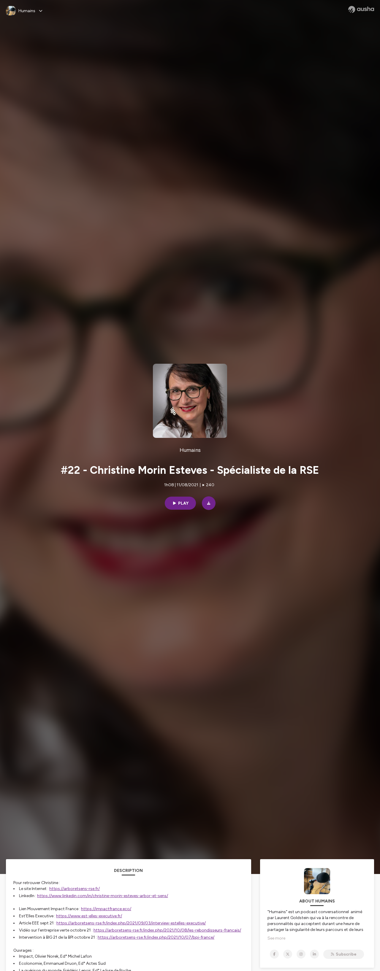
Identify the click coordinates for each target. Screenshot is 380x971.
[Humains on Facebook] (274, 954)
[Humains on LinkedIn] (314, 954)
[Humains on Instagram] (301, 954)
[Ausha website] (361, 9)
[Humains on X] (287, 954)
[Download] (209, 503)
